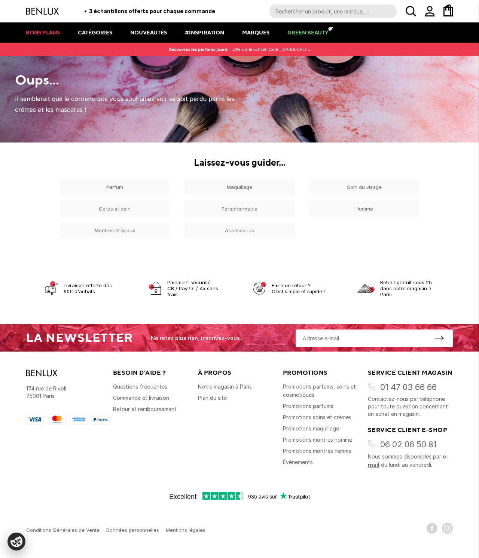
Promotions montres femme (317, 451)
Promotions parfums (308, 406)
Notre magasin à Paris (225, 386)
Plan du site (212, 398)
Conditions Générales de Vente (63, 530)
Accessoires (239, 230)
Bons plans (43, 32)
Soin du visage (364, 187)
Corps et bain (115, 209)
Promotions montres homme (317, 439)
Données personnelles (132, 530)
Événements (298, 462)
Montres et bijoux (115, 230)
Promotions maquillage (311, 428)
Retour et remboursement (145, 409)
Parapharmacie (239, 209)
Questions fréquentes (140, 386)
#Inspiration (204, 32)
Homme (364, 209)
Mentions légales (185, 530)
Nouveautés (148, 32)
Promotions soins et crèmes (317, 417)
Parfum (114, 187)
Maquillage (239, 187)
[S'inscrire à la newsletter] (439, 338)
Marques (255, 32)
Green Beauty (307, 32)
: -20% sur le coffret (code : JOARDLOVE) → (239, 49)
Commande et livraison (141, 398)
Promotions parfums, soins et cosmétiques (319, 390)
